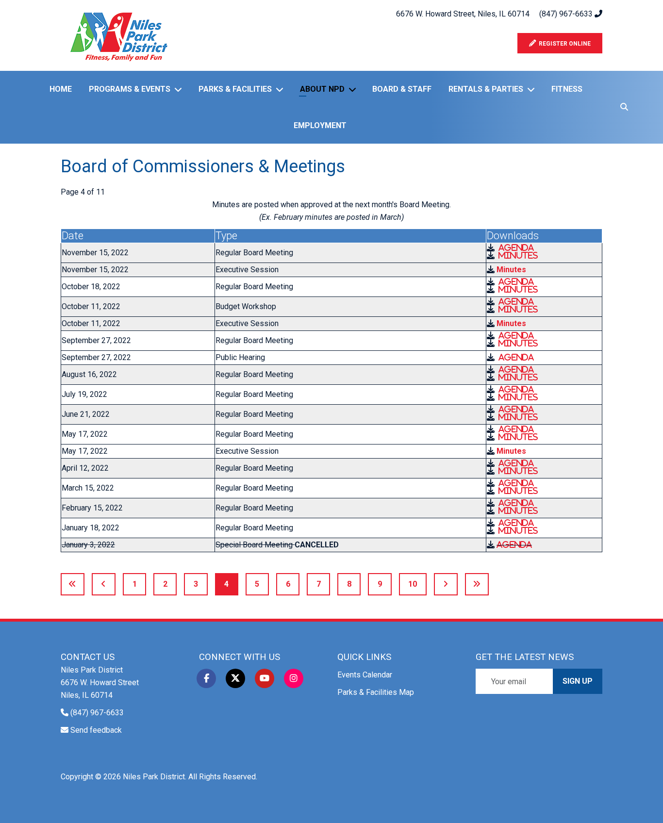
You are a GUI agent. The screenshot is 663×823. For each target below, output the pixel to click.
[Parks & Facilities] (281, 89)
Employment (320, 125)
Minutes (518, 255)
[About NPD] (354, 89)
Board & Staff (401, 89)
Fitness (566, 89)
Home (61, 89)
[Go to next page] (446, 584)
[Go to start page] (72, 584)
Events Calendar (364, 674)
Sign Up (578, 681)
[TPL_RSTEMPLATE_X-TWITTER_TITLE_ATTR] (235, 678)
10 (412, 584)
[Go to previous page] (104, 584)
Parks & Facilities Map (375, 692)
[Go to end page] (477, 584)
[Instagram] (293, 678)
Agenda (516, 247)
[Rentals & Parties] (533, 89)
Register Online (563, 43)
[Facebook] (206, 678)
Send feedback (96, 730)
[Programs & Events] (180, 89)
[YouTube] (264, 678)
